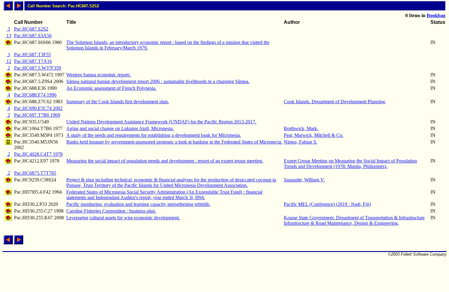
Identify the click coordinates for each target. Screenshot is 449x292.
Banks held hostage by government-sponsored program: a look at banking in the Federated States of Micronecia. (174, 141)
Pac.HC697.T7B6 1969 (37, 115)
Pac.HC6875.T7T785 (35, 173)
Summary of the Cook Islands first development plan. (117, 101)
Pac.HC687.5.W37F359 (37, 68)
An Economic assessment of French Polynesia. (111, 88)
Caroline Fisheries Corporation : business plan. (111, 211)
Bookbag (436, 15)
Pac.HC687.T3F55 (32, 54)
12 (8, 61)
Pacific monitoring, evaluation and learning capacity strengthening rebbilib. (138, 204)
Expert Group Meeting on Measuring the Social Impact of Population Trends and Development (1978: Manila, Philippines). (350, 163)
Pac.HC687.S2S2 (31, 28)
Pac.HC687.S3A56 (33, 35)
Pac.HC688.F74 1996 (35, 94)
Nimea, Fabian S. (300, 141)
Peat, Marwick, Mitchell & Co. (313, 135)
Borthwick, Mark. (301, 128)
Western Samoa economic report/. (98, 74)
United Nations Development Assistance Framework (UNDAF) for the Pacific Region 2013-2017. (161, 121)
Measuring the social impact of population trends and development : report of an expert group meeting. (164, 160)
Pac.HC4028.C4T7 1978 (38, 154)
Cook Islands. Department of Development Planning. (335, 101)
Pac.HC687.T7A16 (33, 61)
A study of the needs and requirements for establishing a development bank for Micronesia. (153, 135)
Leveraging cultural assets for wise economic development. (123, 217)
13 (8, 35)
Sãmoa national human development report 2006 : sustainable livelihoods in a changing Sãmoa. (158, 81)
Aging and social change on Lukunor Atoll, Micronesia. (120, 128)
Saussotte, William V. (304, 179)
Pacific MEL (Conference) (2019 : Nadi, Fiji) (327, 204)
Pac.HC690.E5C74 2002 (38, 108)
